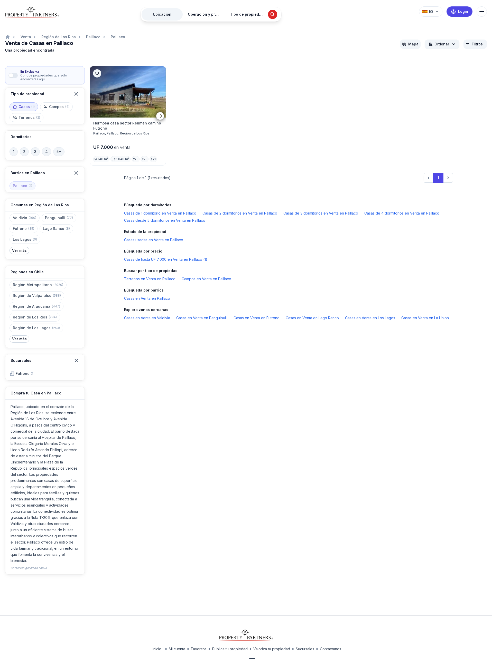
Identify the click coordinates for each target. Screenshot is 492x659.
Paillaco (93, 37)
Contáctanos (330, 649)
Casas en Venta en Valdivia (147, 318)
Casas (26, 106)
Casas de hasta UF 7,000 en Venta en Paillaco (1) (165, 259)
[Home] (7, 37)
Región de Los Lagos (36, 328)
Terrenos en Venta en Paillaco (149, 279)
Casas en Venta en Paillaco (147, 298)
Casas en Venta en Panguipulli (201, 318)
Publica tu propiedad (230, 649)
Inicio (157, 649)
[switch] (13, 75)
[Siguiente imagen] (160, 116)
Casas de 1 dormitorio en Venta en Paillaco (160, 213)
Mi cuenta (177, 649)
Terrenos (29, 117)
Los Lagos (25, 239)
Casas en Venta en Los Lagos (370, 318)
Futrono (23, 228)
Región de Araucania (36, 306)
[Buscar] (272, 14)
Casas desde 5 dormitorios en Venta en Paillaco (164, 220)
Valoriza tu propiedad (271, 649)
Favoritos (199, 649)
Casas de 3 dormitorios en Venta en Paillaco (320, 213)
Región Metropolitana (38, 285)
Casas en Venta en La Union (425, 318)
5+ (59, 151)
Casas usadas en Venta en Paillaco (153, 240)
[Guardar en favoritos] (97, 73)
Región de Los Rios (58, 37)
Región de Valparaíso (37, 295)
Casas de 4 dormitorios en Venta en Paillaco (401, 213)
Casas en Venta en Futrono (257, 318)
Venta (26, 37)
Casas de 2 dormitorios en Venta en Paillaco (239, 213)
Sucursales (305, 649)
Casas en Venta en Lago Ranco (312, 318)
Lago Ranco (56, 228)
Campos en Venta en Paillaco (206, 279)
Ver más (19, 250)
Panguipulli (59, 218)
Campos (59, 106)
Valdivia (24, 218)
